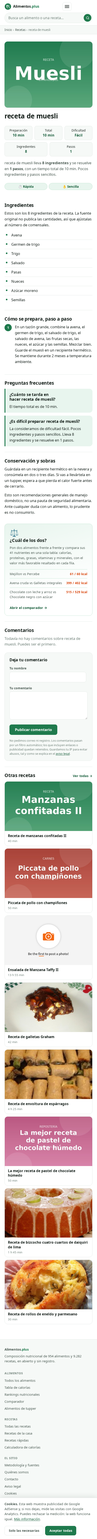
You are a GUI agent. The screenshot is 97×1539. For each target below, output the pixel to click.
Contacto (11, 1479)
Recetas (20, 30)
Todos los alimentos (20, 1380)
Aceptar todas (60, 1530)
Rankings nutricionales (22, 1394)
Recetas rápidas (17, 1440)
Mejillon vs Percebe (48, 574)
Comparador (14, 1401)
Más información (27, 1519)
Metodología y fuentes (22, 1465)
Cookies (11, 1493)
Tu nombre (17, 668)
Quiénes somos (17, 1472)
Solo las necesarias (24, 1530)
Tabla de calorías (17, 1387)
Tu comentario (20, 688)
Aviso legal (13, 1486)
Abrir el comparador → (28, 607)
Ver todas (80, 776)
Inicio (8, 30)
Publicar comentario (33, 729)
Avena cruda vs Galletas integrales (48, 583)
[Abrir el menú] (67, 6)
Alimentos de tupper (20, 1408)
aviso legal (63, 754)
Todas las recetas (18, 1426)
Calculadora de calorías (22, 1447)
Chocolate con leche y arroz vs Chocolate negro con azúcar (48, 594)
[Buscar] (87, 18)
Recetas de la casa (18, 1433)
